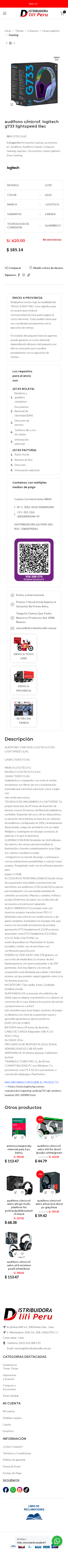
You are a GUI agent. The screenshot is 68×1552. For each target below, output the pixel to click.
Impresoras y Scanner (9, 1376)
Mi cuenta (9, 1411)
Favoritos (8, 1431)
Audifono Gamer (32, 146)
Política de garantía (14, 1459)
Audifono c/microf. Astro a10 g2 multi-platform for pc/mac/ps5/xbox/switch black (19, 1207)
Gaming (13, 35)
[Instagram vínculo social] (23, 275)
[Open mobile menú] (4, 13)
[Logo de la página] (34, 13)
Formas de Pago (12, 1473)
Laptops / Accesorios (29, 150)
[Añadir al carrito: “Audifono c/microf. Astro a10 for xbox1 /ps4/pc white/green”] (45, 1137)
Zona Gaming (14, 155)
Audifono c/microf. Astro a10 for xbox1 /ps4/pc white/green (49, 1149)
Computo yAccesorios (9, 1387)
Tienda (19, 30)
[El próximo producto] (14, 43)
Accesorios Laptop (32, 142)
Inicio (8, 30)
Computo (33, 30)
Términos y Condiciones (17, 1453)
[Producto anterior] (6, 43)
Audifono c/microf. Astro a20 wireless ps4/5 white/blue (19, 1265)
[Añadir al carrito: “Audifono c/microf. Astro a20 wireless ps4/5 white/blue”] (15, 1253)
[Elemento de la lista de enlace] (34, 628)
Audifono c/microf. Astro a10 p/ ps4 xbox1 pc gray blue (49, 1204)
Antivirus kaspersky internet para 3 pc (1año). (19, 1149)
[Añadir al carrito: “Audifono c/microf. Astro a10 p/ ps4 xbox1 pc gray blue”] (45, 1192)
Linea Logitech (51, 30)
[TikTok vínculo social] (28, 275)
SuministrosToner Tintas (10, 1366)
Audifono (16, 146)
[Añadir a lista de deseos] (22, 1137)
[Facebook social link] (19, 275)
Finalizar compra (12, 1417)
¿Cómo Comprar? (13, 1446)
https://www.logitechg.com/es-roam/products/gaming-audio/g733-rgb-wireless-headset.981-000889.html (33, 1091)
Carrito (7, 1424)
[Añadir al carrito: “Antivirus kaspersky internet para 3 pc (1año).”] (15, 1137)
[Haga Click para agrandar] (12, 104)
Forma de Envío (12, 1466)
